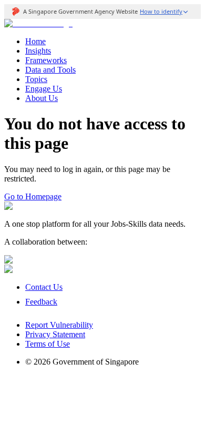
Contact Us (44, 286)
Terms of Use (47, 343)
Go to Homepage (33, 196)
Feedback (41, 301)
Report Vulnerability (59, 324)
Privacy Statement (55, 334)
